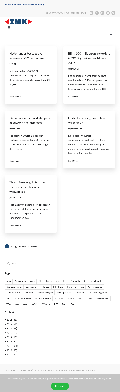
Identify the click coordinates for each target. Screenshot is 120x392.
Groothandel (32, 286)
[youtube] (108, 13)
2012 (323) (12, 345)
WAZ (80, 298)
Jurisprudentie (95, 286)
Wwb (25, 304)
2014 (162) (12, 337)
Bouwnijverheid (78, 281)
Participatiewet (64, 292)
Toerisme (80, 292)
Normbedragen (45, 292)
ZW (72, 304)
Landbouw (29, 292)
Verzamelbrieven (22, 298)
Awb (32, 281)
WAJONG (59, 298)
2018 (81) (12, 319)
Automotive (20, 281)
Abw (8, 281)
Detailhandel (96, 281)
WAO (71, 298)
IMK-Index (58, 286)
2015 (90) (12, 332)
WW (17, 304)
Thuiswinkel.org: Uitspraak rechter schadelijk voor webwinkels (27, 186)
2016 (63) (12, 328)
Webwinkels (103, 298)
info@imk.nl (81, 12)
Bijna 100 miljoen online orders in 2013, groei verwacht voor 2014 (89, 58)
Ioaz (82, 286)
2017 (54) (12, 323)
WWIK (35, 304)
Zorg (64, 304)
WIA (8, 304)
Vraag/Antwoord (43, 298)
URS (8, 298)
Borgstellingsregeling (56, 281)
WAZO (89, 298)
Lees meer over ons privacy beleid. (95, 378)
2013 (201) (12, 341)
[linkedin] (91, 13)
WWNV (46, 304)
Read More (14, 96)
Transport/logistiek (97, 292)
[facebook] (97, 13)
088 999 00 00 (56, 12)
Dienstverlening (14, 286)
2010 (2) (11, 354)
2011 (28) (12, 350)
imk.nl (92, 370)
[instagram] (102, 13)
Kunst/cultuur (13, 292)
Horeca (45, 286)
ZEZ (56, 304)
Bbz (40, 281)
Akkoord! (59, 386)
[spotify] (113, 13)
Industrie (71, 286)
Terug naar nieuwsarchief (24, 246)
